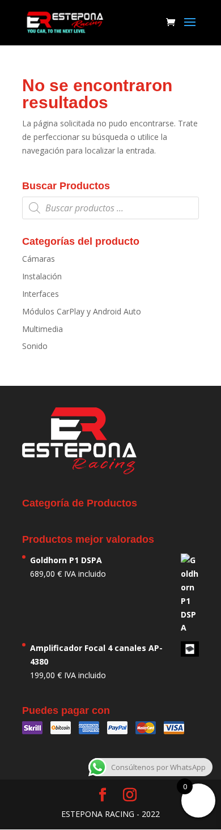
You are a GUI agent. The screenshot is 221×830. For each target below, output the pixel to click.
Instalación (42, 276)
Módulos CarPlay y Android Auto (81, 311)
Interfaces (40, 293)
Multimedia (42, 329)
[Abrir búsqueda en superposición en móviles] (110, 208)
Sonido (35, 345)
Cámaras (38, 258)
